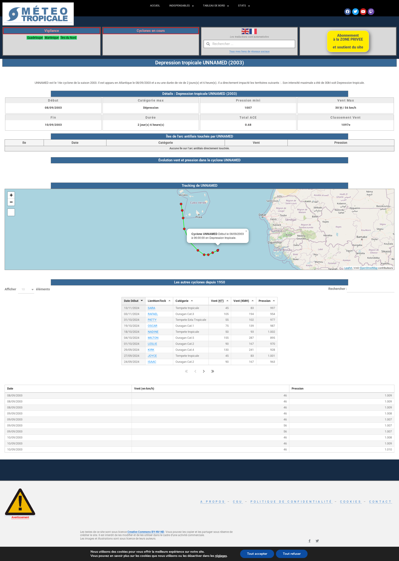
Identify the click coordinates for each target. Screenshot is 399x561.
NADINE (153, 331)
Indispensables (179, 5)
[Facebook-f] (309, 541)
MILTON (153, 337)
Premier (186, 371)
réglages (221, 556)
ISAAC (152, 361)
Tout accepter (257, 554)
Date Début (131, 301)
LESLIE (152, 343)
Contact (380, 501)
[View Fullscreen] (11, 212)
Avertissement (20, 517)
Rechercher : (337, 289)
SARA (151, 308)
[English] (245, 31)
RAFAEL (153, 314)
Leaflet (348, 268)
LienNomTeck (157, 301)
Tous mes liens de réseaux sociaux (249, 51)
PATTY (152, 319)
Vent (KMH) (241, 301)
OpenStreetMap (369, 268)
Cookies (351, 501)
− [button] (11, 202)
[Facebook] (347, 11)
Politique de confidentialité (291, 501)
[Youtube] (363, 11)
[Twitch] (371, 11)
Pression (264, 301)
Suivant (204, 371)
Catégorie (181, 301)
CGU (238, 501)
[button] (26, 289)
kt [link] (341, 107)
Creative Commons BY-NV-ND (145, 532)
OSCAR (152, 325)
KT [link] (221, 301)
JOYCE (152, 355)
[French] (253, 31)
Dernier (212, 371)
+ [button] (11, 195)
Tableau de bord (214, 5)
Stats (242, 5)
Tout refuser (292, 554)
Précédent (195, 371)
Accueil (155, 5)
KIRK (151, 349)
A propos (212, 501)
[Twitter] (355, 11)
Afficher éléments (27, 289)
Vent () (217, 301)
